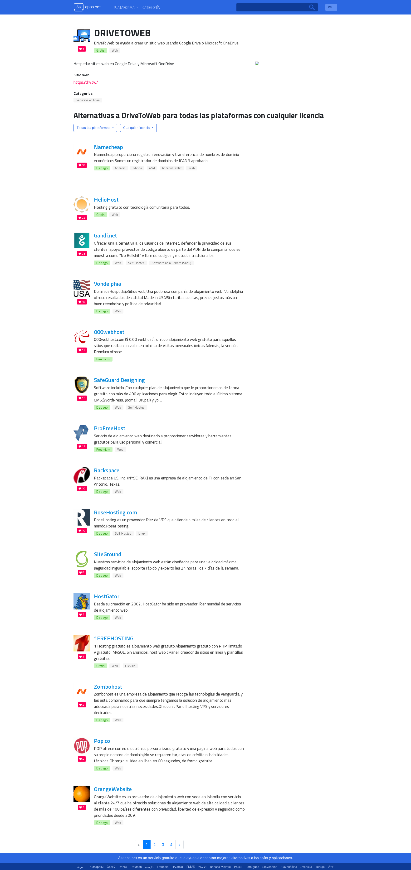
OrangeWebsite (113, 789)
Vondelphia (107, 283)
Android (120, 168)
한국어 (202, 867)
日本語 (190, 867)
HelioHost (106, 199)
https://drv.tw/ (85, 82)
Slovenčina (269, 867)
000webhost (109, 332)
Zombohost (108, 686)
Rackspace (106, 470)
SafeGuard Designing (119, 380)
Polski (238, 867)
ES (330, 7)
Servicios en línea (88, 100)
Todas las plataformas (94, 128)
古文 (331, 867)
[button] (126, 7)
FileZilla (130, 665)
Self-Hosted (136, 263)
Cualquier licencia (137, 128)
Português (252, 867)
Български (95, 867)
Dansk (123, 867)
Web (115, 50)
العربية (81, 867)
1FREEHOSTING (113, 638)
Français (162, 867)
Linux (141, 533)
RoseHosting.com (115, 512)
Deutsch (136, 867)
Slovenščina (289, 867)
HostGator (106, 596)
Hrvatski (177, 867)
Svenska (306, 867)
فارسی (149, 867)
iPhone (137, 168)
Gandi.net (105, 235)
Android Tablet (171, 168)
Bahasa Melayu (220, 867)
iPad (152, 168)
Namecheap (108, 147)
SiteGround (107, 554)
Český (111, 867)
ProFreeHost (109, 428)
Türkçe (320, 867)
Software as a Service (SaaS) (171, 263)
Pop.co (102, 740)
